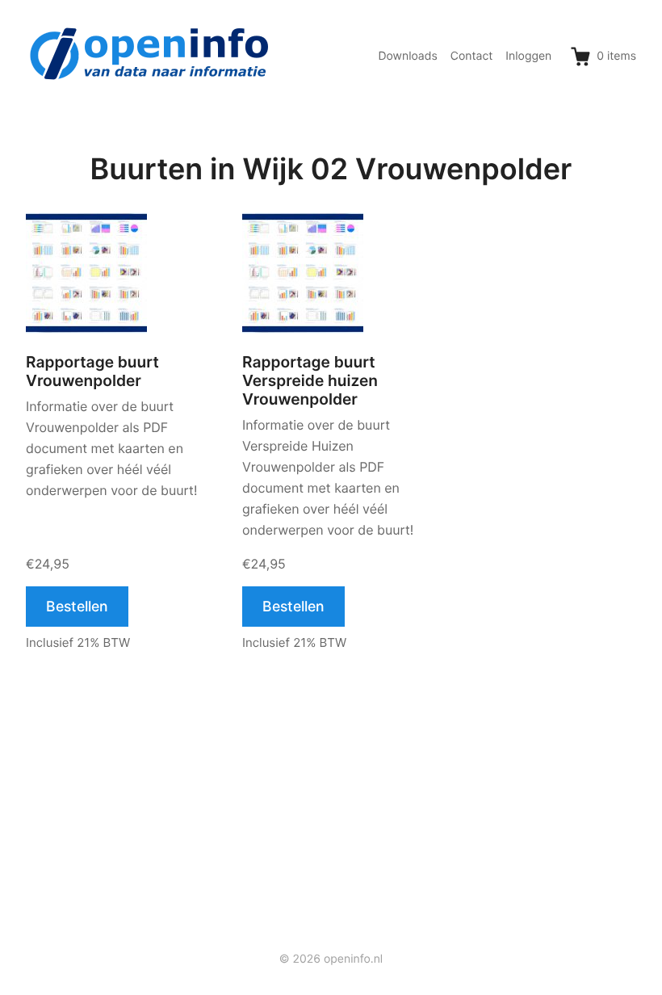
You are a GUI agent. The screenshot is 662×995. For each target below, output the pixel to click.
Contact (471, 56)
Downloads (407, 56)
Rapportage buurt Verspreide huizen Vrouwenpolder (310, 381)
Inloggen (528, 56)
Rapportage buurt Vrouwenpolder (92, 371)
